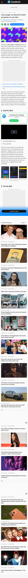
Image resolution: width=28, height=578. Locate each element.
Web (14, 141)
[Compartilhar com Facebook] (5, 24)
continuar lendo (14, 211)
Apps (15, 12)
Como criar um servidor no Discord (13, 84)
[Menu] (2, 2)
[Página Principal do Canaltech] (14, 2)
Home (2, 12)
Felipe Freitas (6, 19)
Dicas (6, 12)
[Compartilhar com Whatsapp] (2, 24)
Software (10, 12)
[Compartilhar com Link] (8, 24)
